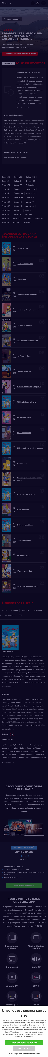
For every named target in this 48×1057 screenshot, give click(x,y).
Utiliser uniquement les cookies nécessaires (24, 1054)
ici (32, 1037)
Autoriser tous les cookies (24, 1043)
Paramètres (24, 1049)
